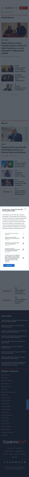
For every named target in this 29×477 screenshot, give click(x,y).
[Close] (25, 209)
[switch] (23, 238)
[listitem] (14, 234)
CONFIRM (9, 265)
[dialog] (14, 238)
